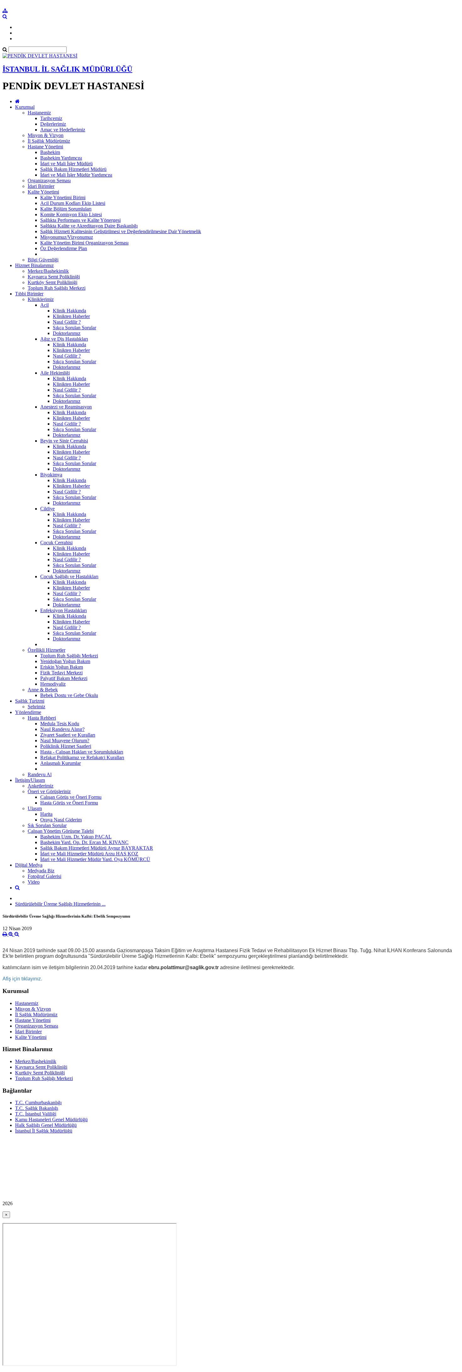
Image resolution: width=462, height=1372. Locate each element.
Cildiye (47, 508)
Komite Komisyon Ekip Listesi (71, 214)
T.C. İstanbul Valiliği (35, 1114)
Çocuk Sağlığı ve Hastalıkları (69, 576)
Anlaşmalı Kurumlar (60, 763)
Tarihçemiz (51, 118)
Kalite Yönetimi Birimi (62, 197)
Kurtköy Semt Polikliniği (52, 282)
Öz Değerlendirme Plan (63, 248)
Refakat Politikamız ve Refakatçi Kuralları (82, 757)
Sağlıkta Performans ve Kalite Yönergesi (80, 220)
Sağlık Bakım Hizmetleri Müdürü (73, 169)
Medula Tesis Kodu (59, 723)
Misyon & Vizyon (45, 135)
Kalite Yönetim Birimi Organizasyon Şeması (84, 242)
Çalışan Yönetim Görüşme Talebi (61, 831)
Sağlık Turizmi (29, 701)
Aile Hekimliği (55, 373)
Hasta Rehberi (42, 718)
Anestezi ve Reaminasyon (66, 406)
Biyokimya (51, 474)
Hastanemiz (39, 112)
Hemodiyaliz (53, 684)
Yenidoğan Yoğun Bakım (65, 661)
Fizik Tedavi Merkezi (61, 672)
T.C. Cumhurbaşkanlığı (38, 1102)
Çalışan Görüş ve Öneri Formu (71, 797)
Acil (44, 305)
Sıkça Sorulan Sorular (74, 327)
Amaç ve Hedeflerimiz (62, 129)
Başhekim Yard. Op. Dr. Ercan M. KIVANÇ (84, 842)
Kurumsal (25, 107)
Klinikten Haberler (71, 316)
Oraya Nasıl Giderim (61, 819)
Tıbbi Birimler (29, 293)
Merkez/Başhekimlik (48, 271)
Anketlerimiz (40, 785)
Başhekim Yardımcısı (61, 158)
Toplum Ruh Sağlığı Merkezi (56, 288)
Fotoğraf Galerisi (44, 876)
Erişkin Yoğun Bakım (61, 667)
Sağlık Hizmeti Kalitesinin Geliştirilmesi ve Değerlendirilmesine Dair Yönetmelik (120, 231)
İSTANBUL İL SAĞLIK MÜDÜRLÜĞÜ (67, 69)
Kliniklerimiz (41, 299)
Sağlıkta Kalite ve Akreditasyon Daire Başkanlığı (89, 225)
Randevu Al (40, 774)
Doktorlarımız (66, 333)
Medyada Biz (41, 870)
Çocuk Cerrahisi (56, 542)
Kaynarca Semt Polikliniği (54, 276)
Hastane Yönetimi (45, 146)
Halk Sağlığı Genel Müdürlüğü (46, 1125)
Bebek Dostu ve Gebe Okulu (69, 695)
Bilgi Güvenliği (43, 259)
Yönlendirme (28, 712)
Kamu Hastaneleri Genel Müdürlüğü (51, 1119)
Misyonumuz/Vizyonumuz (66, 237)
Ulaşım (35, 808)
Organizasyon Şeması (49, 180)
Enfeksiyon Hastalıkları (63, 610)
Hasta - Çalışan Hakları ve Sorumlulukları (81, 752)
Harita (46, 814)
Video (34, 882)
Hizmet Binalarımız (34, 265)
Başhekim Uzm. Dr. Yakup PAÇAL (76, 836)
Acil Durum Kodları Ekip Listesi (72, 203)
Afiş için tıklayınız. (22, 978)
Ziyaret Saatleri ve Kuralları (67, 735)
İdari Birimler (41, 186)
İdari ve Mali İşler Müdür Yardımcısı (76, 175)
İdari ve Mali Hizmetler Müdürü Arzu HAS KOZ (89, 853)
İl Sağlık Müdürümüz (49, 141)
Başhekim (50, 152)
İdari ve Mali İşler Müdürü (66, 163)
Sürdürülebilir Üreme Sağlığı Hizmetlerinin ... (60, 904)
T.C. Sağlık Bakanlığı (36, 1108)
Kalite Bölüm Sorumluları (65, 208)
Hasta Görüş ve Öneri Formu (69, 802)
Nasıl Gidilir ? (67, 322)
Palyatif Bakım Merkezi (63, 678)
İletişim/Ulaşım (30, 780)
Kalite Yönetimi (43, 192)
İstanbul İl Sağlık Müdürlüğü (43, 1130)
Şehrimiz (36, 706)
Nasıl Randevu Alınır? (62, 729)
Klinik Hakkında (69, 310)
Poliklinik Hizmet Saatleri (65, 746)
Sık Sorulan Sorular (47, 825)
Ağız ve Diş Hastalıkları (64, 339)
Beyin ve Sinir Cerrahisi (64, 440)
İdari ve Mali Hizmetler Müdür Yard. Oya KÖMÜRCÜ (95, 859)
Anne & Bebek (43, 689)
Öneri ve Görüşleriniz (49, 791)
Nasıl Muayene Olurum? (64, 740)
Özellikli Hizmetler (46, 650)
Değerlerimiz (53, 124)
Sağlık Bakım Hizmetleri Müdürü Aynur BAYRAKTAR (96, 848)
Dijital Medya (28, 865)
